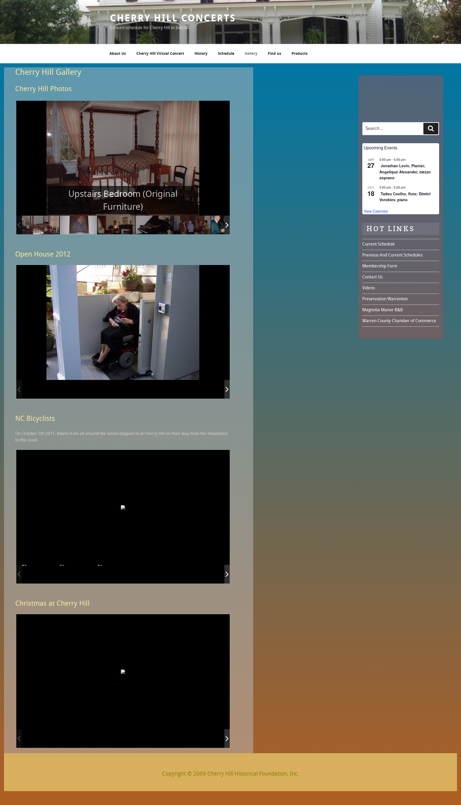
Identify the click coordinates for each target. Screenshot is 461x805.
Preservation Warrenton (385, 299)
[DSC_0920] (116, 574)
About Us (117, 54)
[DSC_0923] (78, 574)
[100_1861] (192, 574)
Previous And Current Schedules (392, 255)
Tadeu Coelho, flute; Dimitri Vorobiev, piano (405, 197)
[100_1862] (154, 574)
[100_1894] (116, 739)
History (201, 54)
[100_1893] (78, 739)
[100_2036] (78, 389)
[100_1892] (40, 739)
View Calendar (376, 211)
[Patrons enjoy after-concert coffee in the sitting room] (192, 225)
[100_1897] (192, 739)
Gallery (251, 54)
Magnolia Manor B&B (382, 310)
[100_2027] (154, 389)
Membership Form (379, 266)
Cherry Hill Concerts (173, 19)
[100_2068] (40, 389)
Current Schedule (378, 244)
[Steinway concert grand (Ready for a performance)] (154, 225)
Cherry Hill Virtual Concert (160, 54)
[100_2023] (192, 389)
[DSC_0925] (40, 574)
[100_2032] (116, 389)
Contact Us (372, 277)
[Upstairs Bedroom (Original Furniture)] (40, 225)
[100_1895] (154, 739)
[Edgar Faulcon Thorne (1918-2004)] (78, 225)
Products (300, 54)
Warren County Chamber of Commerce (399, 321)
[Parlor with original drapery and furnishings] (116, 225)
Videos (368, 288)
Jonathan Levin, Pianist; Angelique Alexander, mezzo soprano (405, 171)
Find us (274, 54)
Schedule (226, 54)
